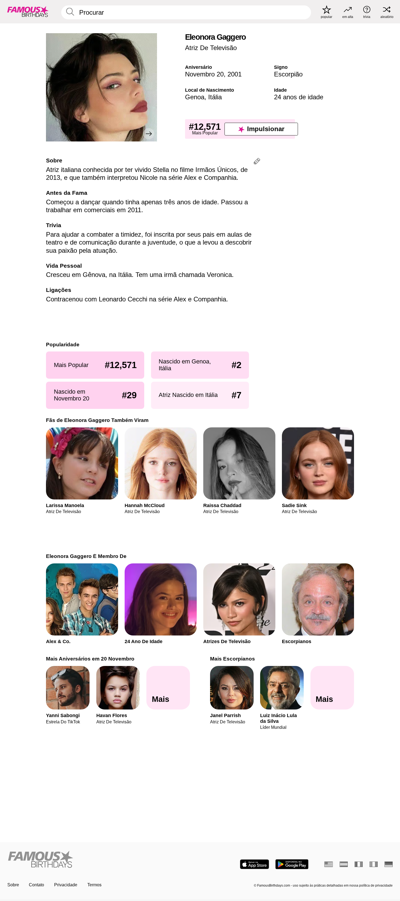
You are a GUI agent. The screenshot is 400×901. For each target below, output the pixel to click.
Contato (36, 885)
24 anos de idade (298, 97)
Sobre (13, 885)
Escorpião (288, 74)
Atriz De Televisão (211, 47)
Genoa (194, 97)
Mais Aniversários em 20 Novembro (90, 659)
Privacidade (65, 885)
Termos (94, 885)
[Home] (102, 859)
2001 (234, 74)
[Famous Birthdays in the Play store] (291, 864)
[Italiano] (374, 864)
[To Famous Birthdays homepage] (28, 11)
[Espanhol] (344, 864)
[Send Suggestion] (257, 162)
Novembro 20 (204, 74)
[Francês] (359, 864)
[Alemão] (388, 864)
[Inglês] (328, 864)
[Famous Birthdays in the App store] (254, 864)
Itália (215, 97)
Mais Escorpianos (232, 659)
